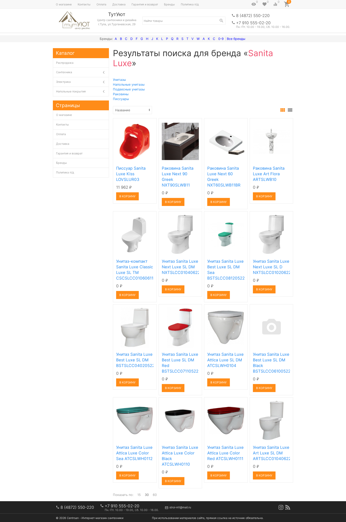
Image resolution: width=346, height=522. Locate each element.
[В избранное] (149, 122)
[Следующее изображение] (151, 141)
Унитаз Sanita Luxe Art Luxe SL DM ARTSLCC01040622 (272, 453)
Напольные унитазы (129, 84)
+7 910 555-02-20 (253, 22)
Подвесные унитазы (129, 89)
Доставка (119, 4)
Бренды (169, 4)
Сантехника (64, 72)
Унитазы (119, 80)
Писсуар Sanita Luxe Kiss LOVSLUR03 (131, 174)
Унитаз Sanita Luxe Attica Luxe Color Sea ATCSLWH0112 (134, 453)
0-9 (221, 39)
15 (139, 495)
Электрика (63, 81)
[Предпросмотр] (134, 141)
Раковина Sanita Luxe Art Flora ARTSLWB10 (269, 174)
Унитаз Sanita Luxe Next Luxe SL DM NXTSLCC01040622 (181, 267)
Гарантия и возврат (145, 4)
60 (155, 495)
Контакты (84, 4)
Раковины (121, 94)
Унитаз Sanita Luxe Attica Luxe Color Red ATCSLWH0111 (225, 453)
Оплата (101, 4)
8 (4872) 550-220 (253, 15)
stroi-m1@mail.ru (180, 507)
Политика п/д (190, 4)
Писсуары (121, 99)
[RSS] (287, 507)
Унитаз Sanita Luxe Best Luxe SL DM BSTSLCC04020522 (135, 360)
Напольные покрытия (71, 91)
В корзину (127, 196)
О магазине (64, 4)
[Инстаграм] (281, 507)
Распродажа (64, 62)
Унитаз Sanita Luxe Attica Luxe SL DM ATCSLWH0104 (225, 360)
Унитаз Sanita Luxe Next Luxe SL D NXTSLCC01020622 (272, 267)
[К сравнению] (140, 122)
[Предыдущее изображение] (118, 141)
